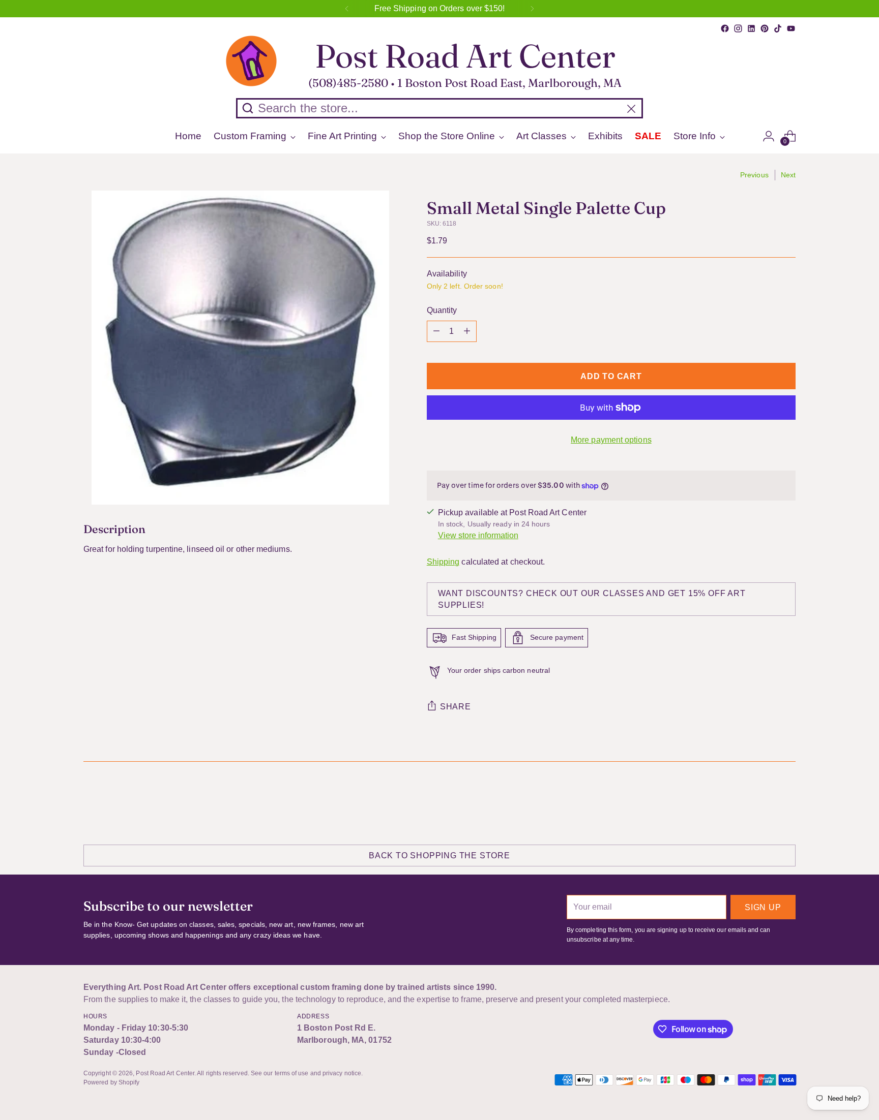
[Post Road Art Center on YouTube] (791, 28)
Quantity (442, 310)
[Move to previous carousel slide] (763, 802)
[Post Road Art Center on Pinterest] (764, 28)
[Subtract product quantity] (436, 331)
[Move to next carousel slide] (787, 801)
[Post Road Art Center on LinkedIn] (751, 28)
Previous (754, 175)
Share (455, 706)
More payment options (611, 439)
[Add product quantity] (467, 331)
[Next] (532, 8)
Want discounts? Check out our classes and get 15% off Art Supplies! (592, 599)
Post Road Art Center (165, 1073)
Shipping (443, 561)
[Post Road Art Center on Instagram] (738, 28)
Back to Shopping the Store (439, 855)
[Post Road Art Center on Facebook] (724, 28)
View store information (478, 535)
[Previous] (347, 8)
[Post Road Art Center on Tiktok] (777, 28)
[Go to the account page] (768, 136)
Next (788, 175)
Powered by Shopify (111, 1082)
